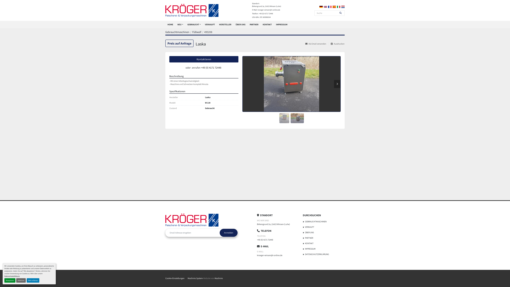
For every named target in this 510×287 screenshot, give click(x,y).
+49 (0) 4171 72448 (266, 13)
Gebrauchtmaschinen (316, 221)
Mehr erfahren (33, 280)
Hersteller (225, 24)
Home (170, 24)
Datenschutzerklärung (12, 276)
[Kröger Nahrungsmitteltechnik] (191, 220)
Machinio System (195, 278)
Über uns (240, 24)
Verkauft (210, 24)
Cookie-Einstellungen (174, 278)
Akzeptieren (10, 280)
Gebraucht (193, 24)
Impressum (281, 24)
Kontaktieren (204, 59)
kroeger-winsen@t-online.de (269, 10)
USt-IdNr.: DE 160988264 (261, 17)
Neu (179, 24)
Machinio (219, 278)
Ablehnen (21, 280)
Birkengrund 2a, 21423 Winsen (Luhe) (266, 6)
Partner (254, 24)
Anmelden (228, 232)
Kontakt (267, 24)
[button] (180, 24)
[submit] (340, 13)
